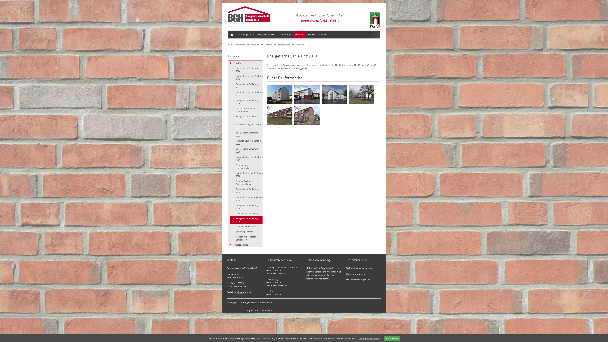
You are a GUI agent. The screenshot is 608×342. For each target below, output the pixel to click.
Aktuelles (299, 34)
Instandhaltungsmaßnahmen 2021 (249, 158)
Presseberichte (241, 244)
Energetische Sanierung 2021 (247, 150)
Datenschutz (267, 310)
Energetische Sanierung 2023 (247, 118)
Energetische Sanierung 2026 (247, 69)
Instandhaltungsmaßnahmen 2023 (249, 126)
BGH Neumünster (236, 44)
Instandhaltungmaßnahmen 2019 (249, 199)
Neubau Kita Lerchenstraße (243, 166)
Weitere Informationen (369, 338)
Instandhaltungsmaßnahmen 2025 (249, 94)
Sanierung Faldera (244, 231)
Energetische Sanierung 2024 (247, 102)
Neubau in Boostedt (245, 226)
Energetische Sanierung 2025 (247, 86)
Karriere (311, 34)
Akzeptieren (392, 338)
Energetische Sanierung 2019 (247, 207)
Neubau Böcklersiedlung (247, 213)
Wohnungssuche (246, 34)
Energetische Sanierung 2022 (247, 134)
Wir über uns (285, 34)
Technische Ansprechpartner (359, 268)
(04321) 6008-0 (329, 20)
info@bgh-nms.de (242, 292)
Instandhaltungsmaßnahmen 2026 (249, 78)
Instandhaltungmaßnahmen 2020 (249, 174)
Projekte (268, 44)
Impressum (252, 310)
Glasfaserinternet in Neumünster (245, 110)
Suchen (376, 34)
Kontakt (323, 34)
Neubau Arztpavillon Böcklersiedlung (245, 183)
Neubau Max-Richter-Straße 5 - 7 (246, 238)
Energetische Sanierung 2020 (247, 191)
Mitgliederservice (266, 34)
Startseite (232, 32)
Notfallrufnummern (355, 273)
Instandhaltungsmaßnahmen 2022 (249, 142)
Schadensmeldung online (358, 279)
